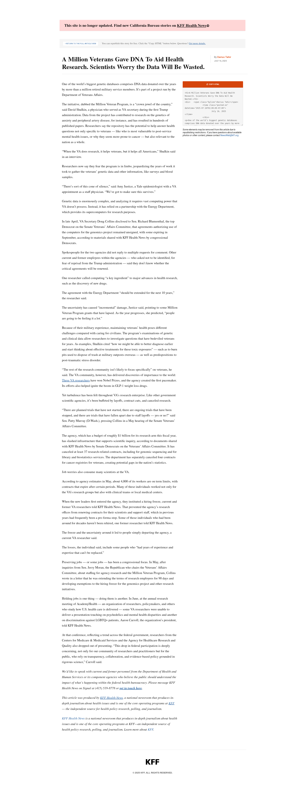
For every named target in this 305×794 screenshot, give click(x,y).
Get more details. (197, 43)
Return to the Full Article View (81, 44)
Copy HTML (213, 84)
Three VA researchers (76, 380)
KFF (150, 729)
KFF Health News (191, 25)
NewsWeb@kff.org (229, 135)
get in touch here (131, 688)
